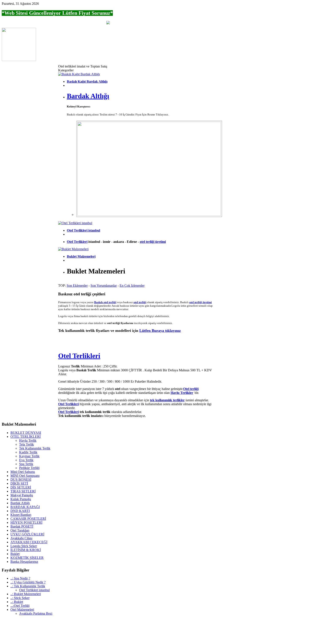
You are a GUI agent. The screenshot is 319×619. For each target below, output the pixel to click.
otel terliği (139, 302)
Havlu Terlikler (182, 393)
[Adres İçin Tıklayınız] (19, 60)
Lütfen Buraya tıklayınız (160, 330)
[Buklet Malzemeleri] (73, 249)
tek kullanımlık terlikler (167, 400)
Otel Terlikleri (77, 242)
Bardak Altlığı (88, 96)
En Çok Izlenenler (132, 285)
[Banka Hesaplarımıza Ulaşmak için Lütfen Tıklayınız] (108, 23)
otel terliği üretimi (153, 242)
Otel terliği (191, 389)
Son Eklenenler (77, 285)
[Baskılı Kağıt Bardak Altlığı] (79, 74)
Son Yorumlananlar (103, 285)
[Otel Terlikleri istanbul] (75, 223)
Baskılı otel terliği (105, 302)
